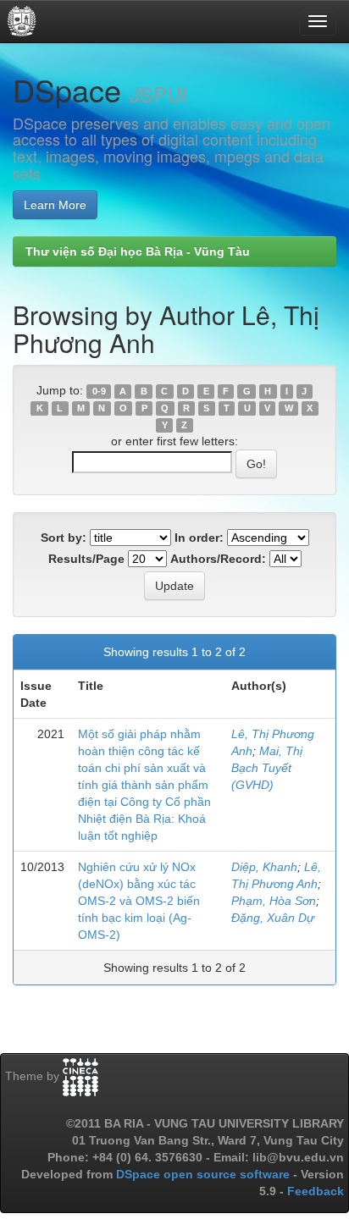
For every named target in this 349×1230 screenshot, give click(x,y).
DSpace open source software (204, 1174)
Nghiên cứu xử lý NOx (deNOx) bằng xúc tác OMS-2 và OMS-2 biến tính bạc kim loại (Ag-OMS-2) (139, 900)
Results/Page (86, 558)
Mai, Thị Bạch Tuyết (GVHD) (266, 768)
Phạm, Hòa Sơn (273, 900)
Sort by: (63, 537)
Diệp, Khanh (264, 867)
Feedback (315, 1191)
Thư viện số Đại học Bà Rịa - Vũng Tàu (137, 251)
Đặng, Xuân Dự (272, 917)
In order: (199, 537)
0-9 (99, 391)
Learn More (55, 205)
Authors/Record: (218, 558)
